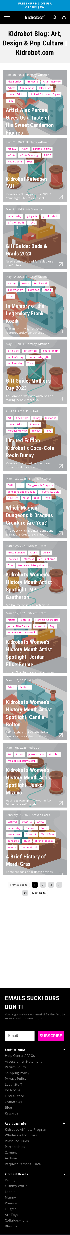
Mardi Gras (47, 834)
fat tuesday (14, 828)
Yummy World (29, 847)
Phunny (11, 1203)
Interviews (45, 88)
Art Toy (12, 149)
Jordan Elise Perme (19, 626)
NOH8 (11, 155)
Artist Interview (52, 81)
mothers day (15, 363)
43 (25, 893)
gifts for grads (16, 222)
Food (44, 828)
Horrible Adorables (47, 619)
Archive (11, 1158)
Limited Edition (16, 94)
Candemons (27, 88)
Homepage (14, 834)
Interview (28, 559)
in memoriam (15, 290)
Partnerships (15, 1146)
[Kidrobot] (35, 17)
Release (36, 430)
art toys (12, 283)
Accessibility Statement (23, 1061)
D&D (10, 485)
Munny (10, 1197)
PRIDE (47, 155)
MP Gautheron (46, 559)
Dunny (24, 149)
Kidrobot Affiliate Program (26, 1129)
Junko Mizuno (36, 754)
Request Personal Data (23, 1164)
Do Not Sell (14, 1090)
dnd (20, 485)
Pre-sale (34, 424)
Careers (11, 1152)
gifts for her (30, 350)
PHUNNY (13, 498)
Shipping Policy (17, 1073)
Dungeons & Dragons (40, 485)
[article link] (61, 196)
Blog (8, 1107)
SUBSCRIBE (51, 1035)
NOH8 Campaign (29, 155)
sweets (12, 847)
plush (26, 498)
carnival (12, 821)
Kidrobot (33, 290)
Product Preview (17, 430)
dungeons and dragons (21, 491)
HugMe (11, 1209)
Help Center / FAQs (20, 1055)
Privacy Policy (15, 1078)
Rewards (11, 1113)
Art (9, 418)
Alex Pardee (15, 81)
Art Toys (11, 1214)
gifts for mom (50, 350)
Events (40, 821)
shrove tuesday (44, 840)
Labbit (47, 290)
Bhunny (11, 1226)
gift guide (32, 216)
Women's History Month (32, 565)
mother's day (15, 357)
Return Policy (15, 1067)
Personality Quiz (49, 491)
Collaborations (16, 1220)
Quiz (36, 498)
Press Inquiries (17, 1141)
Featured (13, 559)
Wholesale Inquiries (21, 1135)
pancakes (13, 840)
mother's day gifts (38, 357)
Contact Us (13, 1101)
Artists (11, 88)
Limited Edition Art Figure (45, 94)
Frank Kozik (40, 283)
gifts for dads (50, 216)
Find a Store (14, 1096)
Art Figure (32, 81)
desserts (27, 821)
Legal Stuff (13, 1084)
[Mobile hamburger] (7, 17)
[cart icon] (64, 17)
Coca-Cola (22, 418)
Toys (10, 100)
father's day (15, 216)
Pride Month (15, 161)
